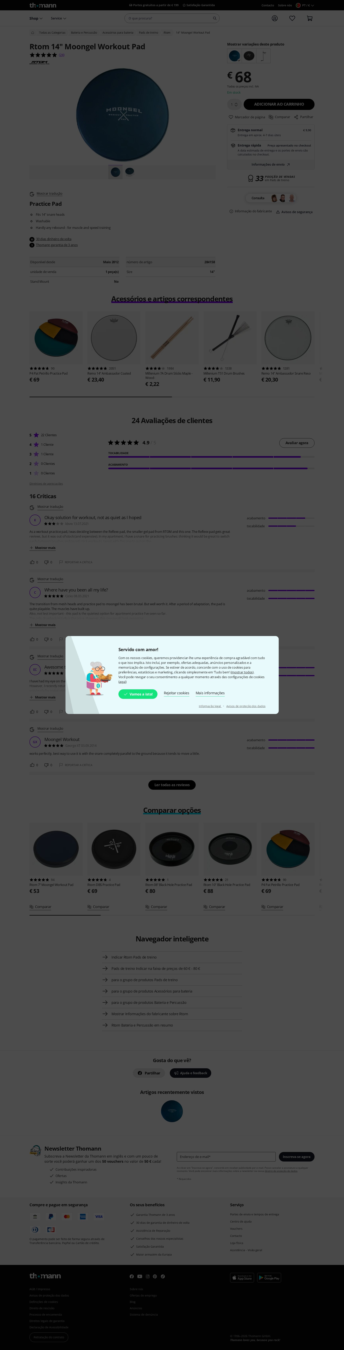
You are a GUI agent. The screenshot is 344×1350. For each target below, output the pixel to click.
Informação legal (210, 706)
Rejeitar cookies (176, 693)
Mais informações (210, 693)
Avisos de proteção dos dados (245, 706)
